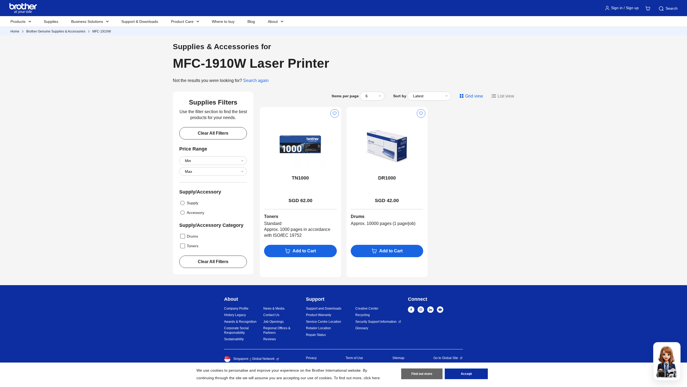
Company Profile (236, 308)
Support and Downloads (323, 308)
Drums (192, 236)
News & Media (273, 308)
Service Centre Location (323, 322)
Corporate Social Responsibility (236, 330)
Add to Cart (304, 251)
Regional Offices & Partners (276, 330)
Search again (256, 80)
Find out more (421, 374)
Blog (251, 21)
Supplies (51, 21)
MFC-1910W (101, 31)
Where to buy (223, 21)
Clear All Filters (213, 133)
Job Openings (273, 322)
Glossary (361, 328)
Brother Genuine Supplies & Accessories (55, 31)
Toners (192, 246)
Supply (192, 203)
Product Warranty (318, 315)
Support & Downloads (139, 21)
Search (672, 8)
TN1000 (300, 178)
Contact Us (271, 315)
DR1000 (387, 178)
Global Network (263, 359)
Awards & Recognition (240, 322)
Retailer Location (318, 328)
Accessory (195, 212)
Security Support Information (376, 322)
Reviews (269, 339)
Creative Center (366, 308)
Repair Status (316, 335)
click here (372, 378)
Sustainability (234, 339)
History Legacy (235, 315)
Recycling (362, 315)
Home (14, 31)
